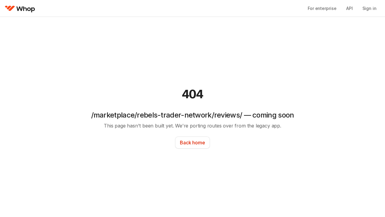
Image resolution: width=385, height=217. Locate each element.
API (349, 8)
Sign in (369, 8)
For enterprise (322, 8)
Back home (192, 143)
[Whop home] (20, 8)
